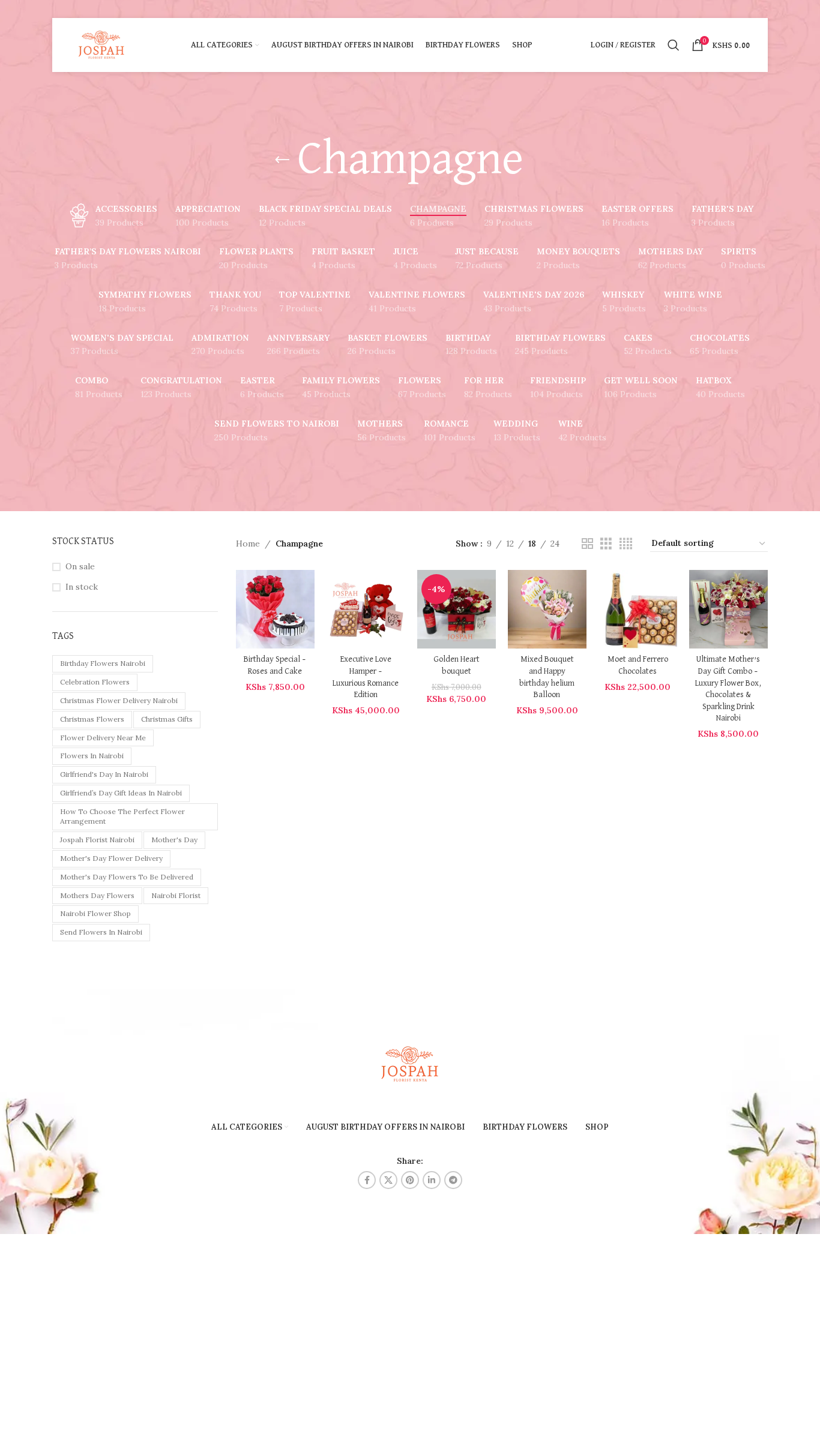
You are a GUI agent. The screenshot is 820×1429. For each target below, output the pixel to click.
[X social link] (388, 1180)
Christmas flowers (92, 718)
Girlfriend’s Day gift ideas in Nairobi (121, 792)
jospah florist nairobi (97, 839)
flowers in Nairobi (92, 755)
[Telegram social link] (453, 1180)
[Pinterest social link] (410, 1180)
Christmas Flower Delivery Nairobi (119, 700)
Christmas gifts (167, 718)
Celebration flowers (95, 681)
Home (248, 543)
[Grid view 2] (587, 543)
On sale (80, 566)
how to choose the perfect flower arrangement (122, 816)
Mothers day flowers (97, 895)
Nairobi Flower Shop (95, 913)
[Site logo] (101, 44)
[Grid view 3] (606, 543)
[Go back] (282, 160)
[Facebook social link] (367, 1180)
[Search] (674, 45)
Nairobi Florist (175, 895)
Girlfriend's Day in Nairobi (104, 774)
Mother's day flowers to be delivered (126, 876)
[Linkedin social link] (432, 1180)
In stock (81, 586)
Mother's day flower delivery (111, 858)
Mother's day (174, 839)
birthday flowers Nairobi (102, 663)
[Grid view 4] (626, 543)
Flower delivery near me (103, 737)
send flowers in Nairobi (101, 931)
